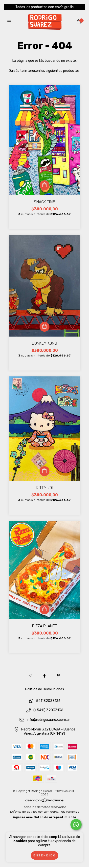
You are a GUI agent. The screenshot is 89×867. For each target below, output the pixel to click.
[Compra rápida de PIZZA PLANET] (44, 609)
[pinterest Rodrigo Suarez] (58, 675)
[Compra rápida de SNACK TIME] (44, 185)
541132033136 (48, 701)
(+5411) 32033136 (48, 710)
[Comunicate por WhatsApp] (76, 824)
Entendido (44, 855)
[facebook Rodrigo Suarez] (44, 675)
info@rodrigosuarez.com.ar (48, 720)
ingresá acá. (23, 817)
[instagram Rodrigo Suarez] (30, 675)
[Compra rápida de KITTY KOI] (44, 471)
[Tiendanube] (45, 801)
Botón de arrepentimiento (55, 817)
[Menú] (10, 21)
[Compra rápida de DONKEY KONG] (44, 327)
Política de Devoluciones (44, 689)
